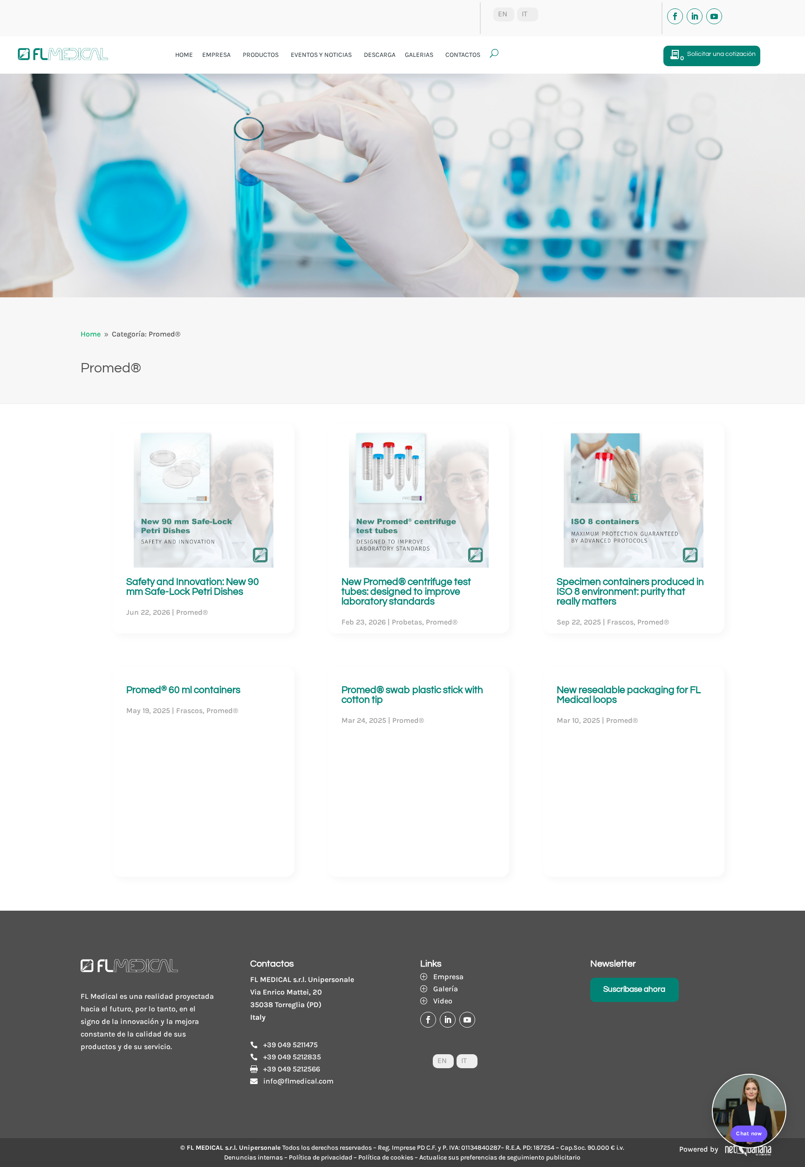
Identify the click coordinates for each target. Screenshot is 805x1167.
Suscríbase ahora (634, 989)
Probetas (407, 622)
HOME (184, 55)
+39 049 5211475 (290, 1044)
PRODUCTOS (261, 55)
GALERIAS (419, 55)
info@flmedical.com (298, 1081)
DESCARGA (380, 55)
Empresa (448, 976)
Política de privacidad (320, 1157)
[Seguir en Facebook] (675, 16)
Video (442, 1000)
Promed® (192, 612)
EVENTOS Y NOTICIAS (321, 55)
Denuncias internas (253, 1157)
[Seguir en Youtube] (714, 16)
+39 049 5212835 (292, 1056)
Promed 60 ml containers (183, 690)
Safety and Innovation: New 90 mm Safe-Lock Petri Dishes (192, 587)
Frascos (189, 710)
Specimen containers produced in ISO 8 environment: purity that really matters (630, 591)
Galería (445, 988)
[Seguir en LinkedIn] (695, 16)
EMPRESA (216, 55)
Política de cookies (385, 1157)
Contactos (462, 55)
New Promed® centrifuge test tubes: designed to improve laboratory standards (406, 591)
